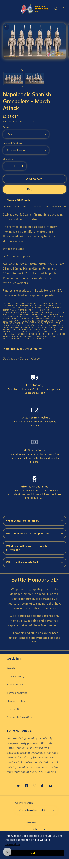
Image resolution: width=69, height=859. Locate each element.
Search (11, 668)
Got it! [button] (34, 853)
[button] (5, 9)
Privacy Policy (15, 676)
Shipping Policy (16, 700)
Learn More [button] (12, 844)
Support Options (12, 143)
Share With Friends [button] (18, 200)
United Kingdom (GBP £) (32, 809)
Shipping (7, 121)
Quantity (8, 158)
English (33, 829)
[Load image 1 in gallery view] (13, 78)
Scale (6, 127)
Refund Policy (15, 684)
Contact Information (19, 717)
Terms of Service (17, 692)
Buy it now (34, 189)
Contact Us (13, 708)
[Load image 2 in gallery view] (34, 78)
